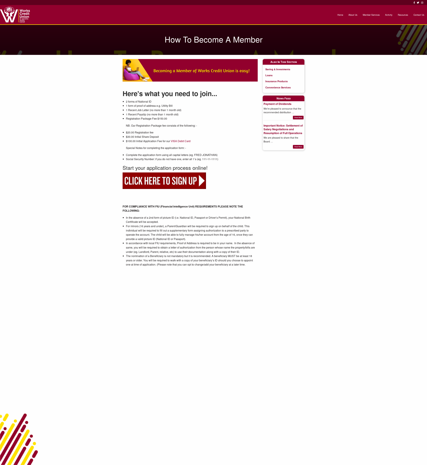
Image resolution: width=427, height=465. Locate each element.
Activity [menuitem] (388, 14)
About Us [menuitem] (352, 14)
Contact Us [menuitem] (418, 14)
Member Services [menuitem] (371, 14)
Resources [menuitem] (403, 14)
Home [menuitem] (340, 14)
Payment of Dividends (277, 104)
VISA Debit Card (180, 141)
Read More (298, 117)
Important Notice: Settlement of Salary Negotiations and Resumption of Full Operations (283, 129)
